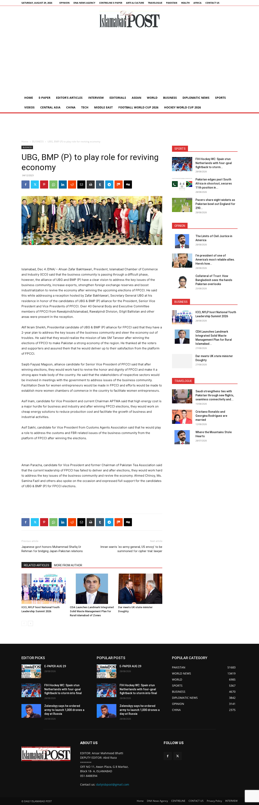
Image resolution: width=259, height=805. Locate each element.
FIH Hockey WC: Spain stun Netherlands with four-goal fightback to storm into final (63, 689)
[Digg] (128, 184)
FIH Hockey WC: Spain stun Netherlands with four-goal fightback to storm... (213, 163)
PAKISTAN (171, 2)
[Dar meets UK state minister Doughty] (140, 589)
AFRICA (197, 2)
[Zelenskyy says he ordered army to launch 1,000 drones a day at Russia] (31, 711)
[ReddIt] (72, 184)
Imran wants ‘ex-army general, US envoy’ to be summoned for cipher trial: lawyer (131, 549)
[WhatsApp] (53, 184)
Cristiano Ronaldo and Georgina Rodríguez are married (211, 415)
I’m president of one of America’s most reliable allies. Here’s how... (215, 259)
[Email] (81, 184)
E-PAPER (44, 98)
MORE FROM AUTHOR (68, 565)
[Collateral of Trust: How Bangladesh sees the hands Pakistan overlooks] (182, 281)
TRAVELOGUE (155, 2)
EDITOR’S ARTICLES (69, 98)
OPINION (64, 2)
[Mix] (119, 184)
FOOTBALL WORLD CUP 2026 (138, 107)
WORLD (152, 98)
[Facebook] (25, 184)
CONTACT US (212, 2)
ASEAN (136, 98)
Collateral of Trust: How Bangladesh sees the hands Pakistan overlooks (213, 280)
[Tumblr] (100, 184)
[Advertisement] (129, 62)
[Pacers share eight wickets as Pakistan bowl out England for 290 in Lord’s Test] (182, 205)
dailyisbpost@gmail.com (112, 784)
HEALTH (185, 2)
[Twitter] (35, 184)
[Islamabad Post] (129, 19)
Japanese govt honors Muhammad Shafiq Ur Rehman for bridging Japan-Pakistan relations (52, 549)
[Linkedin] (63, 184)
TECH (84, 107)
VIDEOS (29, 107)
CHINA (70, 107)
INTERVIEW (96, 98)
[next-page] (30, 623)
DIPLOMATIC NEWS (196, 98)
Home (28, 98)
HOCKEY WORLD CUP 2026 (182, 107)
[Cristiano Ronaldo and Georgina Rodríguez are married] (182, 417)
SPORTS (220, 98)
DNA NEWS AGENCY (84, 2)
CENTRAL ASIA (50, 107)
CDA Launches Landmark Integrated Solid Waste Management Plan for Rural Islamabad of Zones (92, 611)
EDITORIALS (117, 98)
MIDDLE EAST (103, 107)
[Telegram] (109, 184)
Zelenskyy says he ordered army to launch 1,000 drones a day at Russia (64, 709)
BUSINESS (170, 98)
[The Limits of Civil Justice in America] (182, 241)
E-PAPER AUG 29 (55, 666)
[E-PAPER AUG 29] (31, 671)
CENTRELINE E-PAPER (110, 2)
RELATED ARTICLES (36, 565)
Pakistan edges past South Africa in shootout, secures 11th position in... (213, 183)
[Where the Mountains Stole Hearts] (182, 437)
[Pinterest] (44, 184)
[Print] (91, 184)
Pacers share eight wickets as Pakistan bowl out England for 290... (215, 204)
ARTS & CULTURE (135, 2)
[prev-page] (24, 623)
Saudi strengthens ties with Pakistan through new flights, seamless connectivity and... (214, 395)
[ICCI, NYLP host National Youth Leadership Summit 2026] (43, 589)
